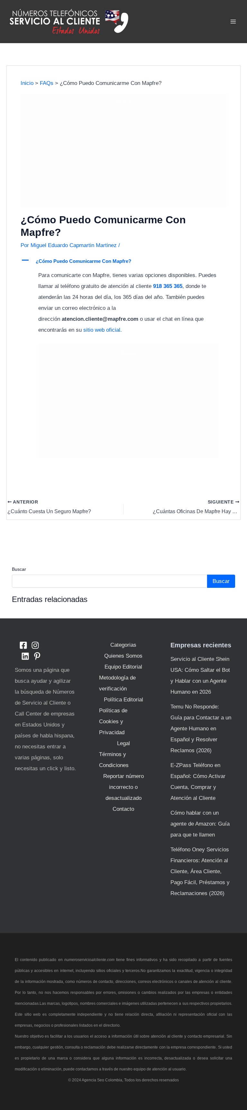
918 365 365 (167, 286)
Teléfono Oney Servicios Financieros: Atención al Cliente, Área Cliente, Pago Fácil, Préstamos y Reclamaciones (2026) (200, 871)
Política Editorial (123, 700)
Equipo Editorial (123, 667)
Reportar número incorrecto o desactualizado (123, 787)
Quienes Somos (123, 656)
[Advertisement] (124, 155)
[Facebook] (23, 645)
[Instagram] (35, 645)
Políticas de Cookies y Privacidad (113, 721)
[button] (124, 261)
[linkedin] (25, 656)
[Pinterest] (37, 656)
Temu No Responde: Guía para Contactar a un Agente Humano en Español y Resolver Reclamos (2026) (200, 729)
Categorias (123, 645)
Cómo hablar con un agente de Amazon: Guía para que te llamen (200, 824)
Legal (123, 743)
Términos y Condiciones (114, 759)
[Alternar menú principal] (233, 21)
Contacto (123, 809)
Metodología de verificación (117, 683)
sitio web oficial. (102, 330)
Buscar (19, 569)
